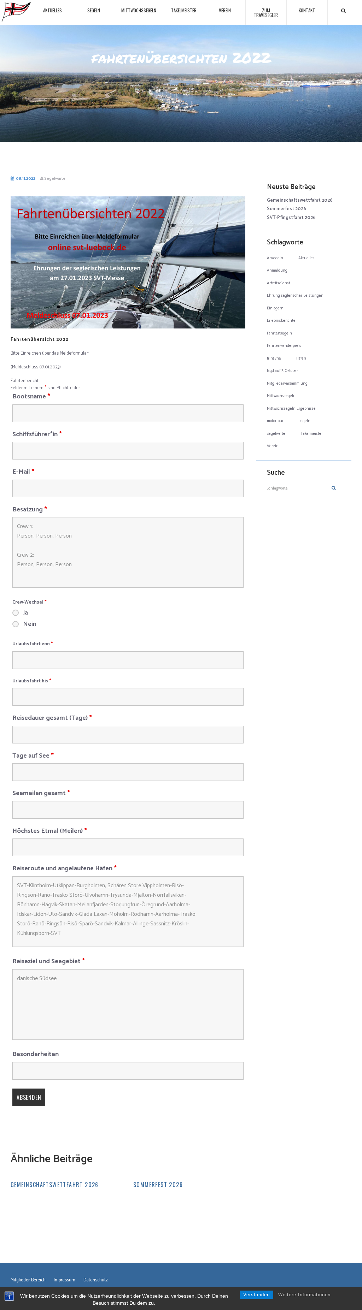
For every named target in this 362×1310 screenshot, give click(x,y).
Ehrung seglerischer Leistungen (295, 295)
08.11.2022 (25, 179)
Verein (225, 10)
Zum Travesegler (266, 12)
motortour (275, 421)
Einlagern (275, 308)
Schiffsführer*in (37, 434)
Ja (25, 612)
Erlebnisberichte (281, 321)
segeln (304, 421)
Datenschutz (95, 1280)
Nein (29, 624)
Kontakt (307, 10)
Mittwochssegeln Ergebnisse (291, 408)
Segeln (93, 10)
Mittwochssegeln (138, 10)
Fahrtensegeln (279, 333)
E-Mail (23, 472)
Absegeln (275, 258)
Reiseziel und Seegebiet (48, 961)
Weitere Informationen (304, 1294)
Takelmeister (184, 10)
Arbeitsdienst (278, 283)
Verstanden (256, 1294)
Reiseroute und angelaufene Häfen (64, 868)
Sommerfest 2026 (158, 1184)
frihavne (274, 358)
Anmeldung (277, 270)
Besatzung (29, 509)
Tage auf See (33, 756)
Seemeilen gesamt (41, 793)
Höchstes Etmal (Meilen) (49, 831)
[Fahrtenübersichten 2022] (128, 262)
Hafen (301, 358)
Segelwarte (54, 179)
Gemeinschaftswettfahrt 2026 (55, 1184)
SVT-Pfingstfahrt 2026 (291, 217)
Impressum (64, 1280)
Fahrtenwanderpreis (284, 346)
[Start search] (344, 10)
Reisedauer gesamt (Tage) (52, 718)
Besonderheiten (35, 1054)
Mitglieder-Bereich (28, 1280)
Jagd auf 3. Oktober (282, 371)
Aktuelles (52, 10)
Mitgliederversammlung (287, 383)
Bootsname (31, 396)
